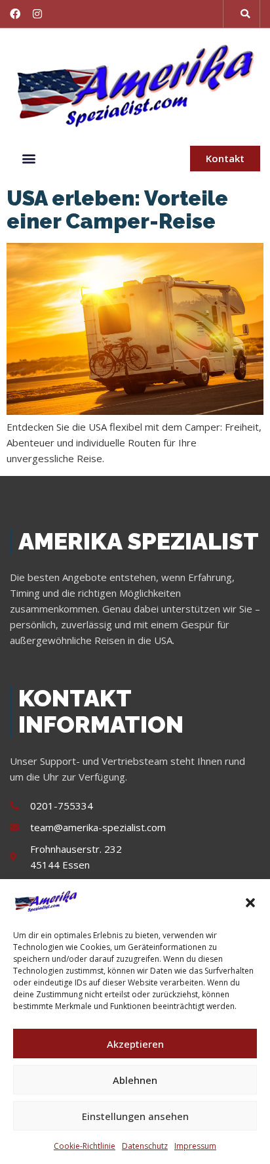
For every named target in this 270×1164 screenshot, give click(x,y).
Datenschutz (145, 1146)
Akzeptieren (135, 1043)
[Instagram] (37, 14)
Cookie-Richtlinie (84, 1146)
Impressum (195, 1146)
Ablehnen (135, 1080)
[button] (250, 902)
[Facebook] (15, 14)
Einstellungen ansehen (135, 1116)
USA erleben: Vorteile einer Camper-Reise (117, 209)
